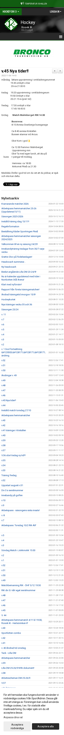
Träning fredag (9, 475)
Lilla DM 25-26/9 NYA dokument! (17, 668)
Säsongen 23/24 (9, 309)
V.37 (3, 683)
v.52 (3, 360)
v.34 (3, 465)
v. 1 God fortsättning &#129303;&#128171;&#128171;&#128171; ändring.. (23, 352)
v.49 (3, 380)
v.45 (3, 610)
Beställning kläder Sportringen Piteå (19, 231)
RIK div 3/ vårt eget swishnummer (18, 590)
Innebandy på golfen (12, 495)
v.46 (3, 395)
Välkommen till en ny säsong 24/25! (19, 244)
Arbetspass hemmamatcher (15, 415)
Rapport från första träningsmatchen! (20, 289)
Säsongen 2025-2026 (12, 216)
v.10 (3, 500)
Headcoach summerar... (13, 261)
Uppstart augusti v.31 (12, 485)
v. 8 (3, 515)
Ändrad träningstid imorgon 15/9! (18, 294)
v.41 (3, 643)
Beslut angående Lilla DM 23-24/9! (18, 271)
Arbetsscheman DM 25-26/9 (15, 678)
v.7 (2, 319)
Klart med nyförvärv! (11, 284)
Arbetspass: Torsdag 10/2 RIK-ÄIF (18, 525)
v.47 (3, 390)
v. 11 (3, 314)
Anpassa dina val (13, 717)
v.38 (3, 445)
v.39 (3, 440)
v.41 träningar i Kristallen (13, 430)
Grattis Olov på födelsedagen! (16, 256)
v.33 (3, 470)
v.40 (3, 435)
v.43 (3, 420)
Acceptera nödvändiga (17, 726)
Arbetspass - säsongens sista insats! (20, 510)
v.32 (3, 480)
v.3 (2, 339)
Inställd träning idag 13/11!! (15, 221)
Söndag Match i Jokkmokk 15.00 (18, 550)
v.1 (2, 560)
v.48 (3, 385)
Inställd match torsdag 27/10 (16, 410)
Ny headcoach (8, 266)
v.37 (3, 450)
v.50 (3, 370)
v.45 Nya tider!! (14, 71)
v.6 (2, 324)
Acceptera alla (46, 726)
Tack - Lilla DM (8, 653)
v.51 (3, 365)
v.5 (2, 329)
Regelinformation (10, 226)
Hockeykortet (8, 299)
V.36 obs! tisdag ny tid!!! (13, 455)
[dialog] (32, 711)
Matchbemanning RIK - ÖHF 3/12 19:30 (21, 585)
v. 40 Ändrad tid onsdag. (13, 648)
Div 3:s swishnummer (12, 490)
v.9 (2, 505)
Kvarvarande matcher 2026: (15, 203)
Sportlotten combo (11, 633)
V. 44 (3, 615)
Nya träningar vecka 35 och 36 (16, 304)
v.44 (3, 405)
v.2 (2, 344)
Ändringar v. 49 (9, 375)
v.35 (3, 460)
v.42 (3, 425)
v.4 (2, 334)
